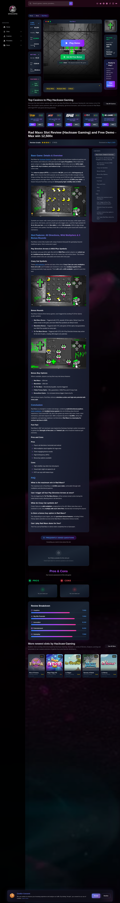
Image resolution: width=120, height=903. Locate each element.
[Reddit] (100, 3)
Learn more (25, 898)
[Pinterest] (104, 3)
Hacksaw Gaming (45, 159)
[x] (107, 3)
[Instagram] (113, 3)
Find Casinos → (110, 84)
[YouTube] (97, 3)
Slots (37, 15)
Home (31, 15)
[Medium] (116, 3)
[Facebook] (110, 3)
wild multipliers (40, 264)
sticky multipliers (36, 411)
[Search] (71, 3)
